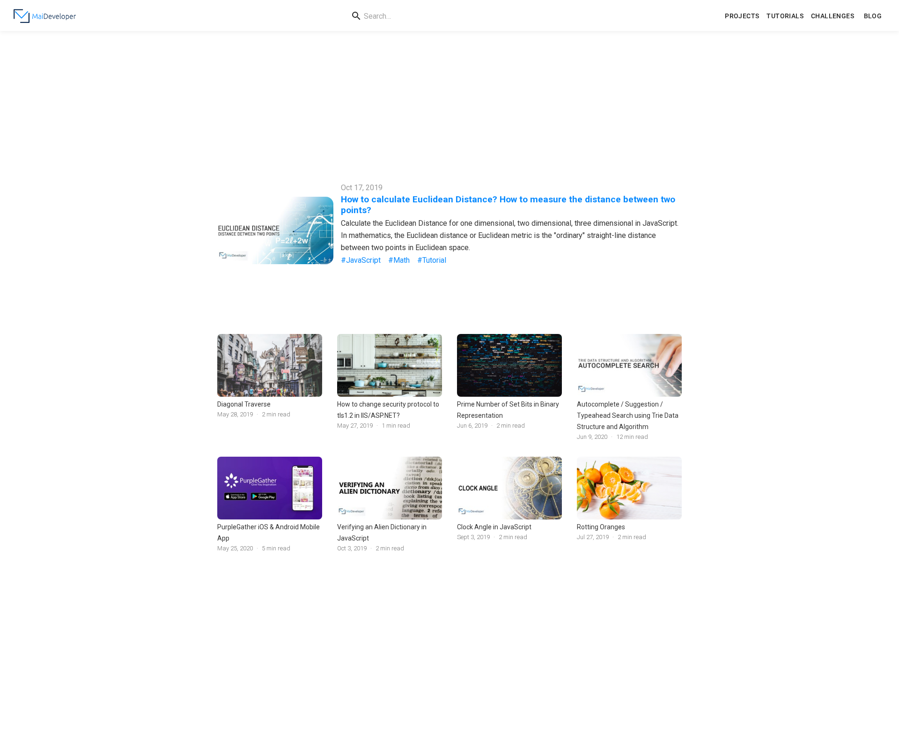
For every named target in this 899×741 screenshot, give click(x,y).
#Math (399, 260)
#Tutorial (431, 260)
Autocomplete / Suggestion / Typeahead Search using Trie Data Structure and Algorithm (627, 415)
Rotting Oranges (601, 527)
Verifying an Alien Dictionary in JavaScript (382, 532)
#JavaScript (361, 260)
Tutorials (784, 16)
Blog (873, 16)
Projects (742, 16)
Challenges (832, 16)
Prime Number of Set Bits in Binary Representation (508, 409)
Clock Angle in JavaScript (494, 527)
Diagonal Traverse (244, 404)
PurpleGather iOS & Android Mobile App (268, 532)
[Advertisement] (449, 101)
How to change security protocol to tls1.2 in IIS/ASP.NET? (388, 409)
